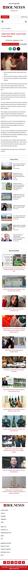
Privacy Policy (5, 546)
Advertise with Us (6, 532)
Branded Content (6, 543)
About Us (3, 526)
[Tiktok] (23, 562)
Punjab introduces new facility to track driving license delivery (19, 196)
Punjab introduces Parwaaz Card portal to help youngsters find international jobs (14, 269)
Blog (2, 555)
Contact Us (4, 529)
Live (2, 538)
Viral (2, 522)
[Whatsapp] (4, 562)
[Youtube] (15, 562)
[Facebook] (8, 562)
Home (3, 28)
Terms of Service (6, 549)
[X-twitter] (12, 562)
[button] (10, 49)
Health (3, 513)
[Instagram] (19, 562)
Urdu (2, 535)
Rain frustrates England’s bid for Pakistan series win (19, 165)
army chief (11, 121)
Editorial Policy (5, 552)
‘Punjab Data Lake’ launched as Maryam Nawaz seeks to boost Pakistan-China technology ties (14, 330)
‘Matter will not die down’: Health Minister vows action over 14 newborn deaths (14, 450)
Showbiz (3, 516)
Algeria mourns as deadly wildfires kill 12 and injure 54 (19, 227)
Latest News (8, 28)
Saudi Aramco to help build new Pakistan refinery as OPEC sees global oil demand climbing (14, 491)
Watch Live (14, 11)
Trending (3, 519)
